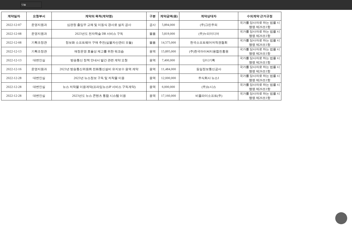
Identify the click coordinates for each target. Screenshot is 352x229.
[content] (176, 114)
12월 (23, 4)
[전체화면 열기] (337, 5)
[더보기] (347, 5)
